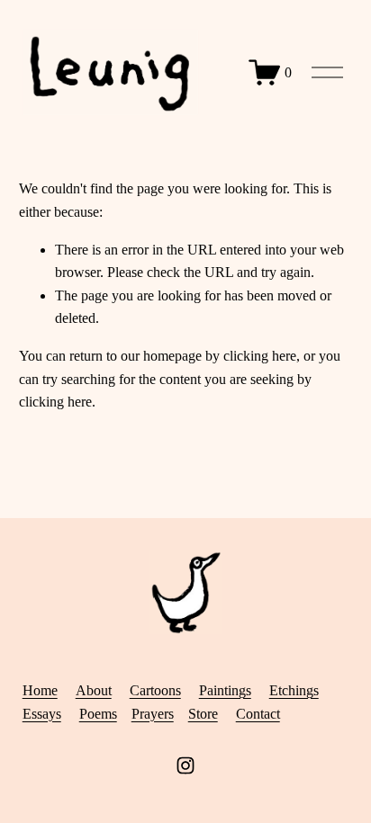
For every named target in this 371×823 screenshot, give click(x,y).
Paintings (225, 690)
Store (203, 713)
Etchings (294, 690)
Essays (42, 713)
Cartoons (155, 690)
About (94, 690)
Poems (98, 713)
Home (40, 690)
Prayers (152, 713)
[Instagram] (185, 765)
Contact (258, 713)
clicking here (259, 355)
